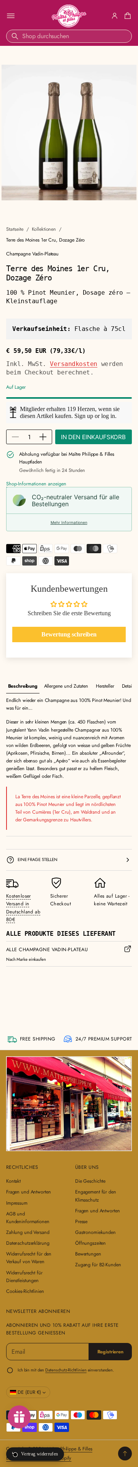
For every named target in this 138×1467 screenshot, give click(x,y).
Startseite (14, 229)
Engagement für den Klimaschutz (95, 1195)
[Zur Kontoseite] (114, 15)
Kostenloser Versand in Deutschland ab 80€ (23, 908)
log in (108, 416)
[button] (126, 15)
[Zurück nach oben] (125, 1453)
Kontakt (13, 1181)
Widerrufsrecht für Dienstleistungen (24, 1276)
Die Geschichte (90, 1181)
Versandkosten (73, 364)
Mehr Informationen (69, 522)
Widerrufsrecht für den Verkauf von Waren (28, 1257)
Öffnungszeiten (90, 1243)
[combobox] (69, 36)
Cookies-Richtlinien (25, 1291)
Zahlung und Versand (27, 1232)
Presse (81, 1221)
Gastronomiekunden (95, 1232)
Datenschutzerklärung (27, 1243)
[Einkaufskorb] (126, 15)
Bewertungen (88, 1253)
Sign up (83, 416)
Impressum (17, 1203)
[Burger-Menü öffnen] (10, 15)
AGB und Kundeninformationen (27, 1217)
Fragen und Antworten (28, 1191)
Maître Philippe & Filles (69, 1448)
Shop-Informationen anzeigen (36, 484)
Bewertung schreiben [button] (69, 634)
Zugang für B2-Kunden (98, 1264)
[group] (22, 686)
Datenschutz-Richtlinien (65, 1370)
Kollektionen (44, 229)
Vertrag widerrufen (39, 1454)
